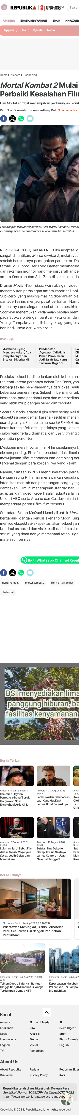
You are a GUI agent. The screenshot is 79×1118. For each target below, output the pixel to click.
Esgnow (5, 1045)
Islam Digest (67, 1028)
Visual (34, 1045)
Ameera (15, 74)
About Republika (10, 1069)
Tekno (51, 30)
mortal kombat (10, 582)
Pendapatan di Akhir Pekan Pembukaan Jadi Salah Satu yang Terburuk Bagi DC (53, 356)
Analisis (35, 1033)
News (3, 1033)
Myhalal (38, 30)
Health (25, 30)
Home (3, 74)
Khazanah (6, 1028)
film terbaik (8, 592)
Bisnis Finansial (69, 1039)
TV (2, 1050)
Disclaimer (6, 1075)
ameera (9, 20)
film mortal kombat (62, 582)
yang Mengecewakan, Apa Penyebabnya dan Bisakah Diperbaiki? (17, 354)
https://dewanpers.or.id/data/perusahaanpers (33, 1096)
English (64, 1045)
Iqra (32, 1028)
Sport (62, 1033)
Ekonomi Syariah (33, 20)
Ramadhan (37, 1050)
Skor (62, 1022)
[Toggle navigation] (4, 7)
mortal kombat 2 (35, 582)
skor (56, 20)
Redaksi (35, 1069)
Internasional (8, 1039)
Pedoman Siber (69, 1069)
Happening (10, 30)
